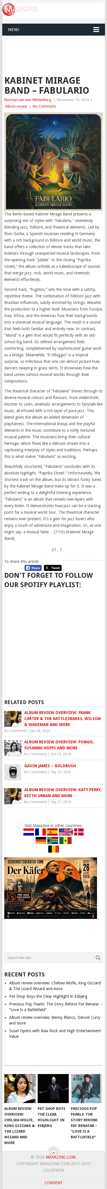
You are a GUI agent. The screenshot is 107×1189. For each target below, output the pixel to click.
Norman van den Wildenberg (27, 100)
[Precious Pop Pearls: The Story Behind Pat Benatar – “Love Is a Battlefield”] (86, 1088)
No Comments (44, 106)
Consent (54, 1182)
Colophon (53, 1170)
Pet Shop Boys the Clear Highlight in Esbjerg (48, 996)
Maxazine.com (60, 1157)
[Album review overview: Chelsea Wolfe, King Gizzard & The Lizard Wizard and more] (19, 1088)
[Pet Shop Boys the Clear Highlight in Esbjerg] (53, 1088)
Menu (13, 29)
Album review (16, 106)
